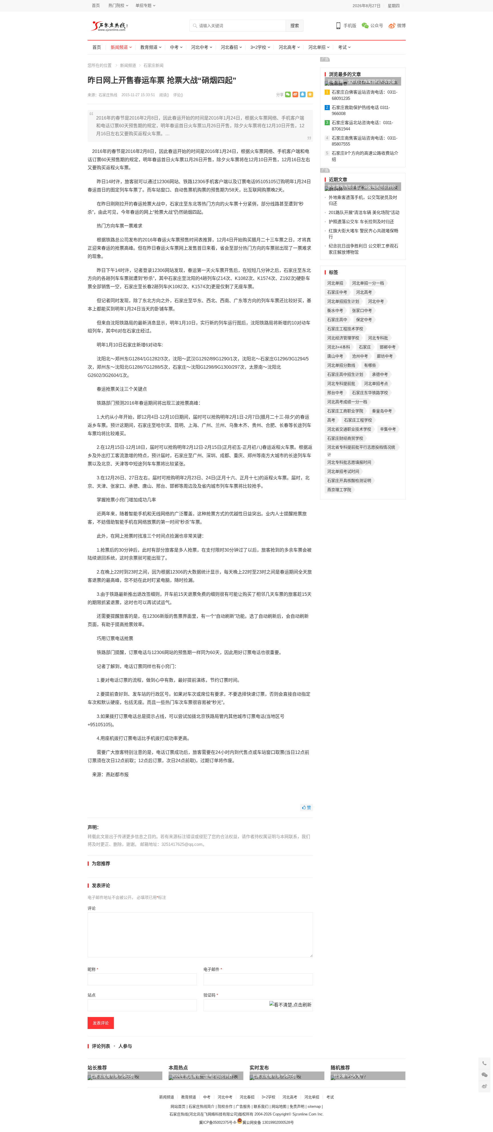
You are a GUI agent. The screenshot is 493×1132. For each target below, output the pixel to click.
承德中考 (380, 374)
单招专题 (143, 5)
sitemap (314, 1106)
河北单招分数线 (341, 365)
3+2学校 (258, 47)
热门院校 (116, 5)
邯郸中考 (388, 347)
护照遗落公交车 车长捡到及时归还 (361, 221)
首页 (96, 5)
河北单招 (317, 47)
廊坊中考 (385, 356)
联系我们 (261, 1106)
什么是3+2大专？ (349, 1076)
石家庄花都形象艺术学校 (112, 1076)
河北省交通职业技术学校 (349, 429)
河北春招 (229, 47)
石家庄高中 (337, 319)
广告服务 (243, 1106)
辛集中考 (388, 429)
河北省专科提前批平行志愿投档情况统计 (361, 448)
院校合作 (225, 1106)
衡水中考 (335, 310)
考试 (342, 47)
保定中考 (364, 319)
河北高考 (287, 47)
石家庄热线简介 (202, 1106)
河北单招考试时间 (343, 471)
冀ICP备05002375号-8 (217, 1122)
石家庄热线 (108, 95)
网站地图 (279, 1106)
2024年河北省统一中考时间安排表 (202, 1076)
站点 (92, 995)
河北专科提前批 (341, 383)
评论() (178, 95)
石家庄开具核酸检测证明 (349, 480)
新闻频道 (119, 47)
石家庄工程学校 (358, 420)
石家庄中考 (337, 292)
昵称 (93, 969)
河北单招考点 (376, 383)
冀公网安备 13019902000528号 (268, 1122)
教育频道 (148, 47)
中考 (174, 47)
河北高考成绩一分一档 (347, 401)
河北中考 (199, 47)
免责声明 (297, 1106)
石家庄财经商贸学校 (345, 438)
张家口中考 (362, 310)
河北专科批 (378, 338)
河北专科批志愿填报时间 (349, 462)
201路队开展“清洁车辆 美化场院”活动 (364, 212)
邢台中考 (335, 392)
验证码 (210, 995)
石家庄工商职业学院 (345, 411)
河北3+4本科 (338, 347)
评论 (92, 908)
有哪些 (370, 365)
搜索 (294, 25)
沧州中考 (360, 356)
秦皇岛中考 (382, 411)
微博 (401, 25)
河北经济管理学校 (343, 338)
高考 (331, 420)
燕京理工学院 (339, 489)
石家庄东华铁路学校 (370, 392)
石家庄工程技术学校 (345, 328)
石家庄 (365, 347)
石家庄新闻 (153, 65)
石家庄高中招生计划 (345, 374)
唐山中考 (335, 356)
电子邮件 (212, 969)
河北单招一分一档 (368, 283)
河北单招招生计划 (343, 301)
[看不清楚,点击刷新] (290, 1005)
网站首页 (178, 1106)
